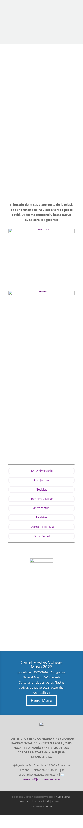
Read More (41, 700)
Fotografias (57, 672)
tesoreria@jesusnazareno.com (41, 779)
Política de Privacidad (35, 801)
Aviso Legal (63, 797)
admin (27, 672)
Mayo (37, 677)
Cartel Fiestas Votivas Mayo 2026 (41, 665)
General (28, 677)
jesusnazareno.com (41, 806)
